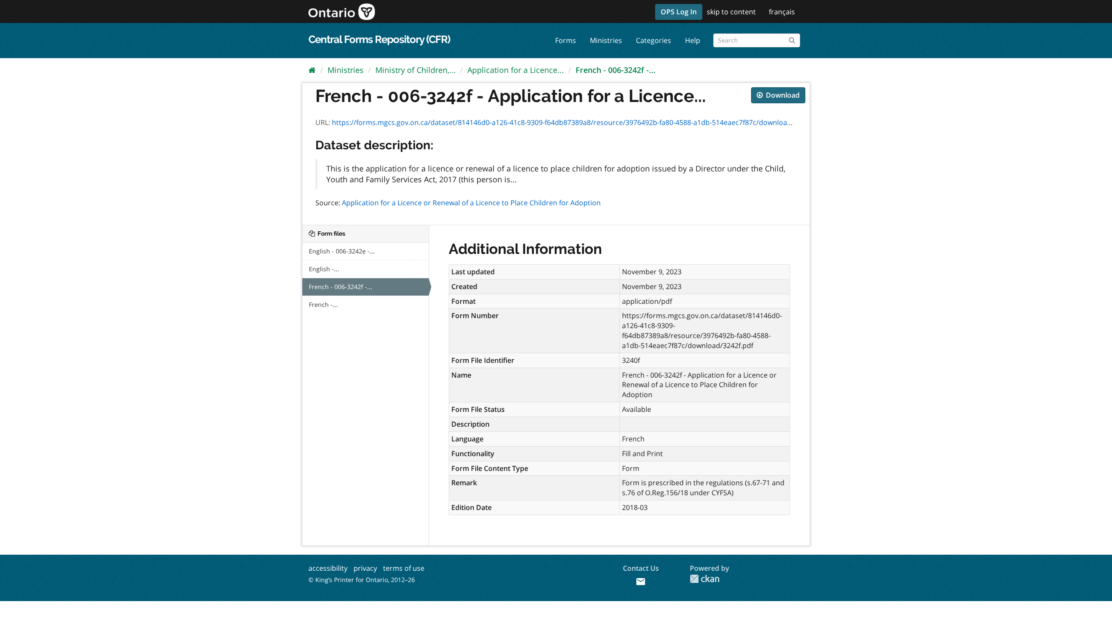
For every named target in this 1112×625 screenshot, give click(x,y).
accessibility (328, 568)
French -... (323, 304)
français (782, 11)
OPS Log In (679, 11)
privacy (365, 568)
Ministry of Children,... (415, 70)
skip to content (731, 11)
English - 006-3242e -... (342, 251)
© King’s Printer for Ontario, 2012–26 (361, 580)
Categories (653, 40)
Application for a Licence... (515, 70)
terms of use (403, 568)
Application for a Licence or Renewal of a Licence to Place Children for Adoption (471, 202)
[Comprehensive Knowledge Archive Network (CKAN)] (704, 578)
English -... (324, 269)
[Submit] (792, 39)
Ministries (606, 40)
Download (782, 95)
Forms (565, 40)
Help (692, 40)
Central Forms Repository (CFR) (379, 39)
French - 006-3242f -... (615, 70)
